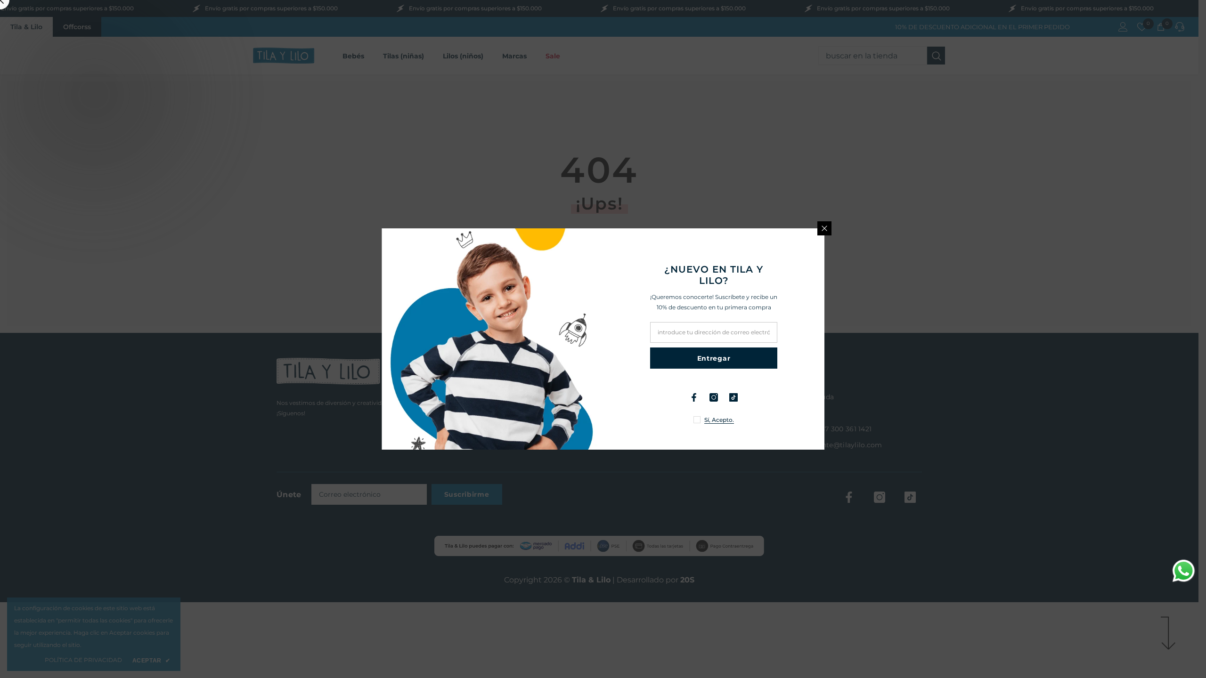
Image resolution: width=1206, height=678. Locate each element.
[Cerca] (824, 228)
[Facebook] (694, 397)
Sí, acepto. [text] (719, 419)
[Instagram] (714, 397)
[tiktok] (733, 397)
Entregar (714, 358)
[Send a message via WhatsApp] (1184, 571)
